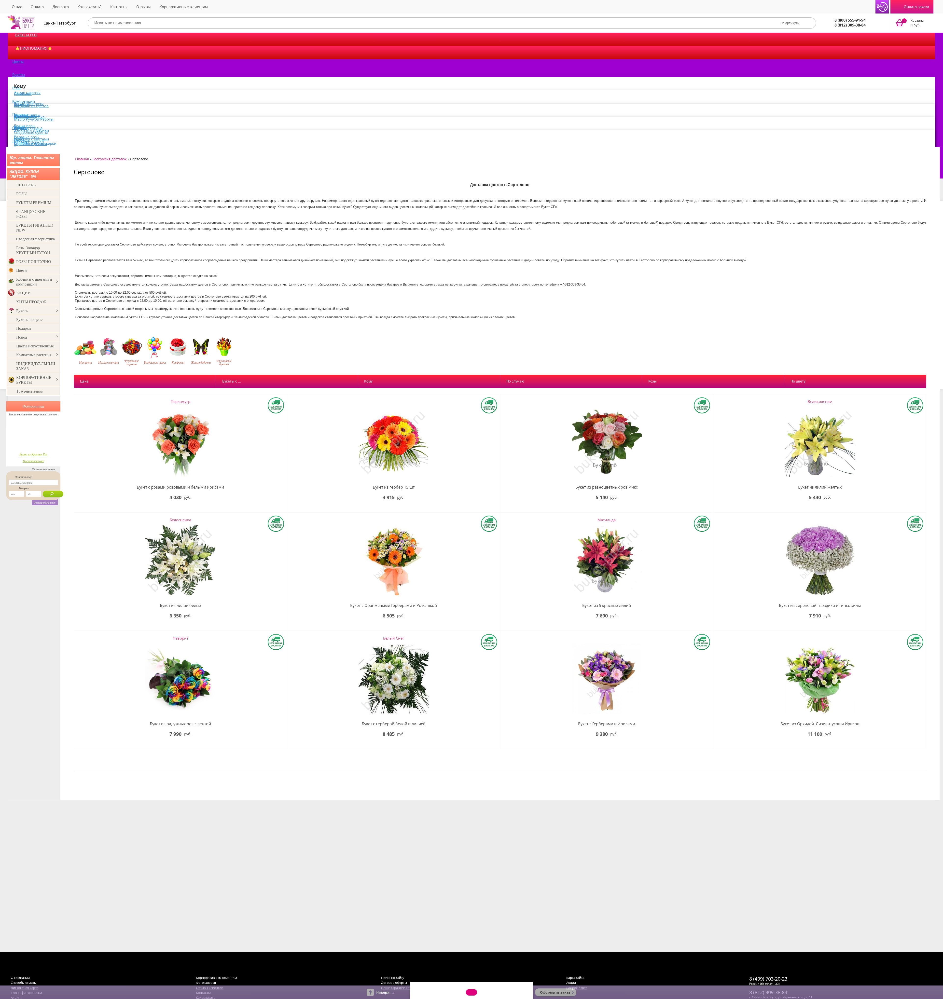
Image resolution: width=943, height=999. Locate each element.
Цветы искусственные (35, 345)
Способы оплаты (24, 982)
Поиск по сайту (392, 977)
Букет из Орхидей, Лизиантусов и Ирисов (819, 723)
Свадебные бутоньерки (35, 143)
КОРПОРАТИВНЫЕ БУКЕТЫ (33, 380)
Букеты (18, 74)
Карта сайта (575, 977)
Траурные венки (29, 391)
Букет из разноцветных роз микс (606, 487)
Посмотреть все (33, 461)
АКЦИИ (23, 292)
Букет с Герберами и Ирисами (606, 723)
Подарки (23, 328)
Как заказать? (89, 6)
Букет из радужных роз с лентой (180, 723)
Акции (571, 982)
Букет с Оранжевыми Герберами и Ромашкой (393, 605)
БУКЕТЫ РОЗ (26, 34)
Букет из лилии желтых (820, 487)
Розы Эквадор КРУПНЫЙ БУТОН (33, 250)
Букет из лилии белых (180, 605)
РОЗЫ (21, 193)
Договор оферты (394, 982)
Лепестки (20, 140)
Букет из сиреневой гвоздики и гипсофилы (820, 605)
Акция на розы (27, 92)
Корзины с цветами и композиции (34, 281)
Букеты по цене (29, 319)
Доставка (61, 6)
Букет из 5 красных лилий (606, 605)
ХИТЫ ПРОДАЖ (31, 301)
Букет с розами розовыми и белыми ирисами (180, 487)
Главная (82, 159)
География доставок (109, 159)
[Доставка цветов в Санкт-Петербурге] (21, 22)
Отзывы (143, 6)
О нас (17, 6)
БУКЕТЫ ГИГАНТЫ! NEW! (34, 227)
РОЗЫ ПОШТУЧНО (33, 261)
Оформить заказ (555, 992)
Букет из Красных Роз (33, 454)
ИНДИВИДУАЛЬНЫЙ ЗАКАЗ (35, 366)
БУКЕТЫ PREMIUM (33, 202)
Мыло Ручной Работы (34, 119)
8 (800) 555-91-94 (850, 20)
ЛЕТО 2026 (26, 184)
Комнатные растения (33, 354)
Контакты (118, 6)
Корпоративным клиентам (184, 6)
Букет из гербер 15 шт (394, 487)
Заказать (912, 23)
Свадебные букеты (31, 132)
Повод (21, 337)
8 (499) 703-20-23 (768, 978)
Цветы (18, 61)
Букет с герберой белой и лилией (394, 723)
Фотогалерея (206, 982)
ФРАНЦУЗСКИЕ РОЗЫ (30, 214)
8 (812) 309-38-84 (850, 25)
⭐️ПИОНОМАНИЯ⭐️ (33, 48)
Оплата (37, 6)
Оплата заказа (916, 6)
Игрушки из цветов (31, 105)
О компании (20, 977)
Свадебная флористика (35, 238)
